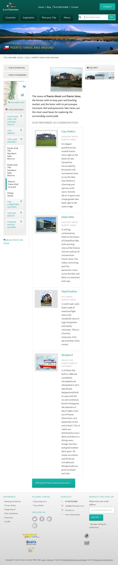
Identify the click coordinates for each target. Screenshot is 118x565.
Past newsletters (11, 513)
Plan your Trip (49, 17)
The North (11, 132)
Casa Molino (68, 131)
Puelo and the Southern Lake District (12, 170)
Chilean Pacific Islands (11, 225)
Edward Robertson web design (75, 560)
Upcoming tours (40, 501)
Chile (27, 57)
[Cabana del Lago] (100, 76)
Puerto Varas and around (13, 184)
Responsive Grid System (103, 560)
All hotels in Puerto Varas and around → (53, 482)
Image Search (10, 509)
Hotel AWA (67, 217)
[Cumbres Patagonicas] (90, 76)
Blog (49, 7)
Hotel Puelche (69, 291)
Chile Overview (16, 68)
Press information (72, 514)
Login (43, 560)
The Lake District (12, 140)
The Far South (11, 214)
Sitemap (50, 560)
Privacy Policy (10, 505)
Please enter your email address (98, 503)
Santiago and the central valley (12, 120)
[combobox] (97, 17)
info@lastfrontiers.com (74, 506)
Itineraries (9, 517)
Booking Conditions (13, 501)
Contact (75, 7)
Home (41, 7)
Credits (8, 521)
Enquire (107, 6)
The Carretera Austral (13, 204)
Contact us (69, 510)
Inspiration (28, 17)
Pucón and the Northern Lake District (12, 153)
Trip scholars (38, 505)
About (67, 17)
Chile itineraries (17, 75)
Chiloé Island (10, 194)
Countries (10, 17)
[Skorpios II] (109, 76)
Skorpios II (67, 355)
